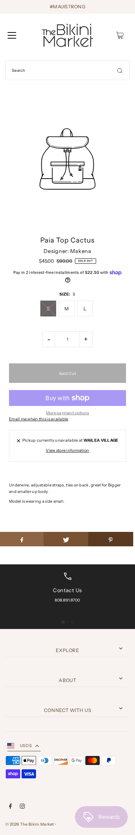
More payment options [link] (67, 412)
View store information (67, 450)
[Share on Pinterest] (110, 539)
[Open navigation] (12, 35)
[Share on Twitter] (66, 539)
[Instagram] (22, 807)
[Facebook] (10, 807)
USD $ (26, 745)
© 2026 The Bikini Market (29, 824)
